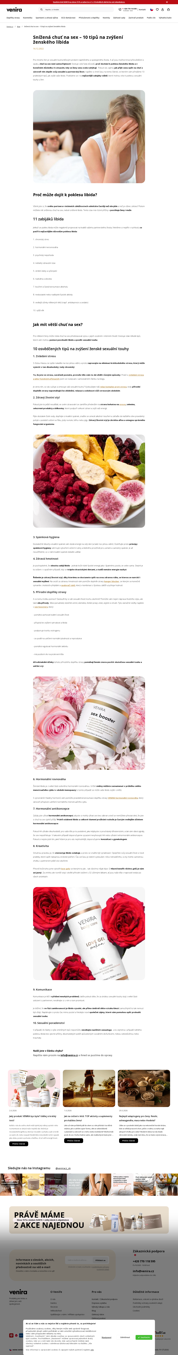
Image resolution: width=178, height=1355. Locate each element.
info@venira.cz (143, 1271)
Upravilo (160, 1349)
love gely (65, 868)
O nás (52, 1299)
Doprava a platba (99, 1303)
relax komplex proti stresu (113, 386)
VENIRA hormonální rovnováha (123, 798)
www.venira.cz (19, 1349)
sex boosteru (41, 607)
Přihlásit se (163, 9)
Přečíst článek (18, 1144)
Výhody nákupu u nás (101, 1307)
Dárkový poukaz (99, 1318)
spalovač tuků (68, 585)
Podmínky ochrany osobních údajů (147, 1303)
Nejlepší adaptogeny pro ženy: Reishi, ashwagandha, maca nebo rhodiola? (138, 1118)
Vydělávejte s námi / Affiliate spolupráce (67, 1314)
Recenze (54, 1307)
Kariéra (53, 1303)
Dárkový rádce (98, 1314)
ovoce (123, 404)
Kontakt (142, 9)
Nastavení (106, 1337)
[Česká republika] (152, 9)
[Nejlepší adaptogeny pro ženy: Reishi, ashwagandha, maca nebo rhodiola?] (144, 1088)
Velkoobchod (56, 1310)
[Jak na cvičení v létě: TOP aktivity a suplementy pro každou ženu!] (89, 1088)
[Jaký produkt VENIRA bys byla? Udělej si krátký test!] (34, 1088)
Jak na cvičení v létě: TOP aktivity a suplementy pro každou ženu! (88, 1118)
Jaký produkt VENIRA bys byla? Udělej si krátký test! (32, 1118)
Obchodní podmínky (141, 1307)
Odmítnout (125, 1337)
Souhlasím (145, 1337)
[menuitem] (14, 17)
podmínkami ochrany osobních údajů (100, 1268)
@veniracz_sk (63, 1168)
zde (92, 1350)
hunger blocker (111, 581)
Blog (94, 1310)
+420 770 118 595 (130, 9)
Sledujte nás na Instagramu (29, 1168)
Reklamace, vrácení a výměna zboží (148, 1299)
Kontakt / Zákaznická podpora (104, 1299)
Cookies (136, 1310)
